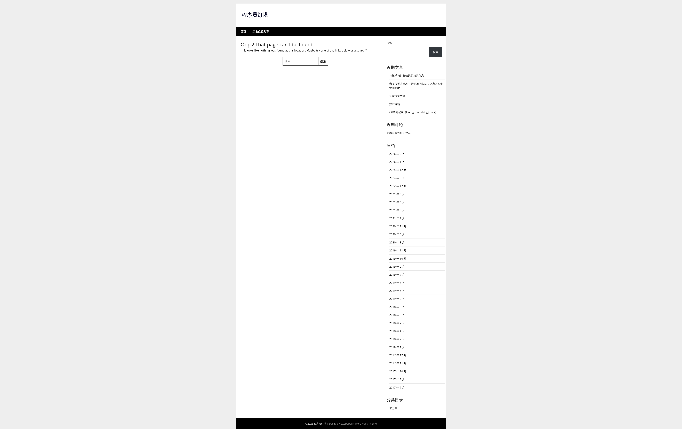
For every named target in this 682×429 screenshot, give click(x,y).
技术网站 (394, 104)
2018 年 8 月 (397, 315)
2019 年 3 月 (397, 298)
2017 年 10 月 (397, 371)
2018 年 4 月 (397, 331)
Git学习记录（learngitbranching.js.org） (413, 112)
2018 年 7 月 (397, 323)
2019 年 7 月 (397, 274)
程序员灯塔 (255, 14)
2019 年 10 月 (397, 258)
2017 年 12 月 (397, 355)
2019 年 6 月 (397, 282)
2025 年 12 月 (397, 170)
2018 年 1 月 (397, 347)
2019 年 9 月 (397, 266)
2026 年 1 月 (397, 162)
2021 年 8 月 (397, 194)
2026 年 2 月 (397, 154)
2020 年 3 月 (397, 242)
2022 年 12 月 (397, 186)
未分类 (393, 408)
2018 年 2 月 (397, 339)
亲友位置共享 (261, 31)
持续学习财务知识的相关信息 (406, 75)
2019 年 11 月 (397, 250)
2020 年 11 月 (397, 226)
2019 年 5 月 (397, 290)
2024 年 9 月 (397, 178)
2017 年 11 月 (397, 363)
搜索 (389, 43)
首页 (243, 31)
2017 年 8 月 (397, 379)
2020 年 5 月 (397, 234)
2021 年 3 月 (397, 210)
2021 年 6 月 (397, 202)
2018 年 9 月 (397, 307)
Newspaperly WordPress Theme (358, 423)
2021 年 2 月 (397, 218)
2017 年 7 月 (397, 387)
